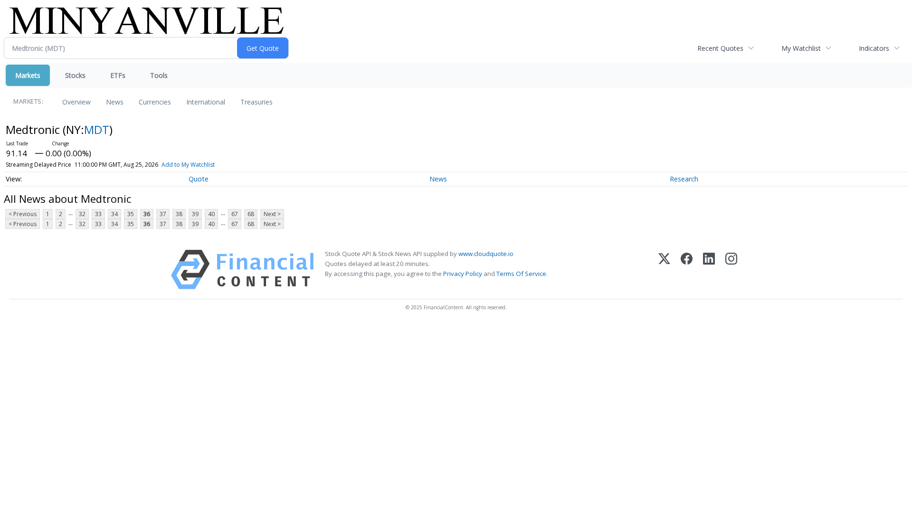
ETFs (117, 75)
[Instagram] (731, 269)
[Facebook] (686, 269)
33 (98, 214)
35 (130, 214)
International (205, 101)
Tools (159, 75)
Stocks (75, 75)
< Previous (23, 214)
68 (250, 214)
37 (163, 214)
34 (114, 214)
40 (211, 214)
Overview (76, 101)
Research (684, 178)
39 (195, 214)
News (115, 101)
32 (82, 214)
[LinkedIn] (709, 269)
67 (234, 214)
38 (179, 214)
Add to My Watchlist (188, 165)
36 (146, 214)
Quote (199, 178)
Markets (27, 75)
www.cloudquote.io (485, 253)
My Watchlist (801, 48)
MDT (96, 129)
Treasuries (256, 101)
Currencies (155, 101)
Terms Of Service (521, 273)
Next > (272, 214)
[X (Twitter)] (664, 269)
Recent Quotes (720, 48)
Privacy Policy (462, 273)
